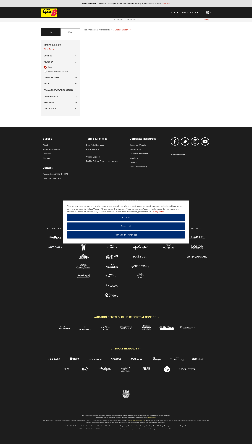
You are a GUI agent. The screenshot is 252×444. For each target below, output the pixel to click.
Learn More (166, 4)
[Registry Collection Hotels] (197, 238)
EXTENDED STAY (54, 228)
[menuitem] (174, 12)
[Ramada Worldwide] (111, 286)
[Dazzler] (140, 257)
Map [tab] (70, 32)
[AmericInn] (111, 266)
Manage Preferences (126, 235)
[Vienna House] (140, 266)
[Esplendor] (140, 247)
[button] (60, 56)
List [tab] (50, 32)
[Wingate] (111, 247)
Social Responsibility (138, 167)
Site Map (46, 158)
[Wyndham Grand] (197, 257)
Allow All (126, 217)
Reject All (126, 226)
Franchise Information (139, 154)
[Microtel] (83, 257)
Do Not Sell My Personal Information (101, 161)
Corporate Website (138, 145)
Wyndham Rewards (51, 149)
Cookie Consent (93, 157)
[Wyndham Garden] (111, 257)
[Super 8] (83, 247)
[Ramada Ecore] (111, 295)
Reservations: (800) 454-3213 (55, 174)
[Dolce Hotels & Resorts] (197, 247)
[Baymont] (111, 276)
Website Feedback (179, 154)
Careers (133, 162)
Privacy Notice (92, 149)
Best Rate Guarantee (95, 145)
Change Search (121, 30)
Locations (47, 154)
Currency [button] (206, 20)
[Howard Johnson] (83, 266)
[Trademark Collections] (168, 247)
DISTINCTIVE (197, 228)
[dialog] (126, 222)
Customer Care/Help (52, 178)
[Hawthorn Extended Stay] (55, 238)
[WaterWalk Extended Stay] (55, 247)
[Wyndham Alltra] (140, 276)
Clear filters (49, 49)
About (45, 145)
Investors (134, 158)
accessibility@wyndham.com (137, 420)
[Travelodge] (83, 276)
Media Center (135, 149)
